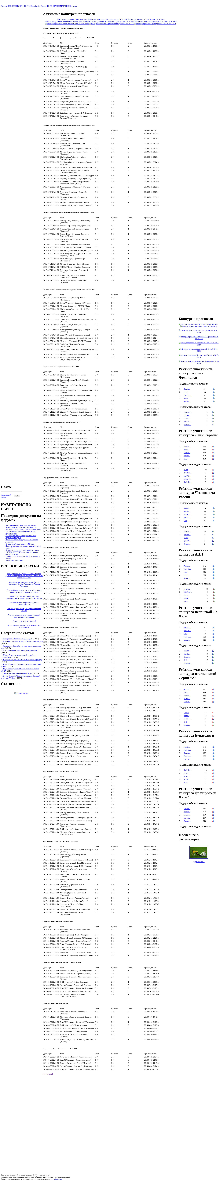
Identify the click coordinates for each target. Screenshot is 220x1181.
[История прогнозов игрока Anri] (213, 783)
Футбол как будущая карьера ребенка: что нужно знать (24, 626)
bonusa (186, 716)
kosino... (187, 535)
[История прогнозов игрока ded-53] (213, 773)
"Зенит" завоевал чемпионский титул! (18, 673)
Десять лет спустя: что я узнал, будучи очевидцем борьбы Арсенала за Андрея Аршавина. (24, 584)
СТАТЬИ (56, 6)
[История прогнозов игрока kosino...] (213, 535)
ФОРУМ (27, 6)
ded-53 (186, 773)
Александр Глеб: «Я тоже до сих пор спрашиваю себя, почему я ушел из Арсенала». (24, 597)
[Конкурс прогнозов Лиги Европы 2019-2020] (146, 19)
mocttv (186, 595)
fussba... (187, 654)
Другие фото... (199, 862)
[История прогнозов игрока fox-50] (213, 651)
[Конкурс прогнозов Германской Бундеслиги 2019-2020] (111, 24)
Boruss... (187, 821)
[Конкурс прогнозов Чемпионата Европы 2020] (72, 19)
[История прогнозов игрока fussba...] (213, 654)
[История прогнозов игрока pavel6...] (213, 541)
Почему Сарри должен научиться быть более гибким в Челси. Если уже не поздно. (24, 591)
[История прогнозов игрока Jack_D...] (213, 482)
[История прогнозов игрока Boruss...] (213, 821)
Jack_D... (187, 482)
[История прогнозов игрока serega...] (213, 725)
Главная (4, 6)
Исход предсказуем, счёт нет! (24, 621)
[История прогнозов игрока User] (213, 392)
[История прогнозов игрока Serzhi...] (213, 518)
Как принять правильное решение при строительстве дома (21, 537)
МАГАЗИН (64, 6)
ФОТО (49, 6)
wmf (185, 572)
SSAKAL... (188, 592)
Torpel (186, 713)
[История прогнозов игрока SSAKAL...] (214, 592)
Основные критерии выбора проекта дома (22, 550)
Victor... (187, 415)
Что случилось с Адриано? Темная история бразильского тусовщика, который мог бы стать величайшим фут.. (24, 576)
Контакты (73, 6)
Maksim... (188, 663)
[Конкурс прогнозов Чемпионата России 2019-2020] (66, 22)
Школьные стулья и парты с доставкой (21, 525)
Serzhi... (187, 518)
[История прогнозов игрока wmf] (213, 572)
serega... (187, 725)
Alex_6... (187, 479)
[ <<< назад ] (48, 1074)
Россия (43, 6)
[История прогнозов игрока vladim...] (213, 422)
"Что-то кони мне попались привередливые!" (20, 650)
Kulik (186, 779)
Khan (186, 398)
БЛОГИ (20, 6)
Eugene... (187, 756)
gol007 (186, 476)
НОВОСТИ (12, 6)
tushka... (187, 640)
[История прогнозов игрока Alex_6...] (213, 479)
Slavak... (187, 389)
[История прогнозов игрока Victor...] (213, 416)
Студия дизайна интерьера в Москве (20, 544)
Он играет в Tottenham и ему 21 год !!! (17, 639)
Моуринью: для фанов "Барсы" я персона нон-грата (23, 641)
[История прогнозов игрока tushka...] (213, 640)
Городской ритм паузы (14, 560)
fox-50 (186, 651)
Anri (185, 782)
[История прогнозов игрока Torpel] (213, 713)
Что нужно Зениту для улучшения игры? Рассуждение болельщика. (24, 616)
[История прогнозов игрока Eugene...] (213, 756)
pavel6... (187, 541)
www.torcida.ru (56, 1179)
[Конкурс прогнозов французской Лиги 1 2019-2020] (155, 24)
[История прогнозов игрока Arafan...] (213, 402)
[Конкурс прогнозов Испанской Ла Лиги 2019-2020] (155, 22)
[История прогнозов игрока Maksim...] (213, 663)
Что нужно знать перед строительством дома (23, 529)
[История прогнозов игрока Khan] (213, 399)
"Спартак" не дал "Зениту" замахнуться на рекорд (22, 660)
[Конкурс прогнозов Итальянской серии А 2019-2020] (67, 24)
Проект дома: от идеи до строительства (21, 527)
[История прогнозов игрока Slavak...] (213, 389)
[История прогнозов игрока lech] (213, 660)
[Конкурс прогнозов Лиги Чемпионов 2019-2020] (107, 19)
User (185, 392)
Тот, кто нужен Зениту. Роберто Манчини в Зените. (24, 610)
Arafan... (187, 401)
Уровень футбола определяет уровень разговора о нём (24, 604)
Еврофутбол (35, 6)
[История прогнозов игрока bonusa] (213, 716)
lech (185, 660)
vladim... (187, 422)
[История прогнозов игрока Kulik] (213, 780)
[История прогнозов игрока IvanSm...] (213, 395)
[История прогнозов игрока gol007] (213, 476)
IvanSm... (187, 395)
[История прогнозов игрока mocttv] (214, 595)
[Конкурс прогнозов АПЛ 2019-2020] (110, 22)
